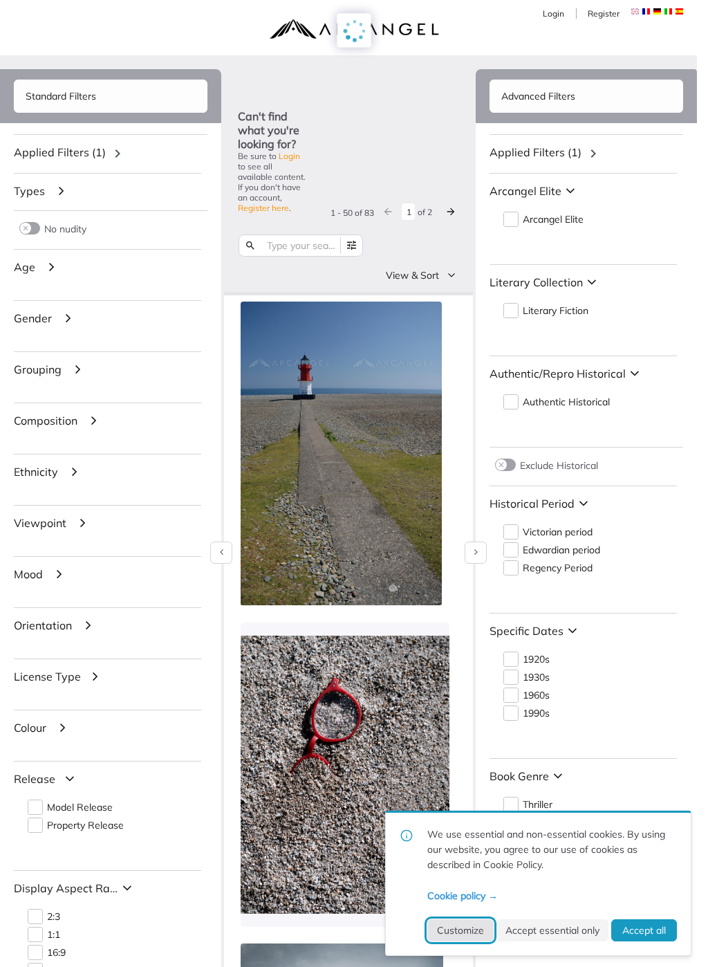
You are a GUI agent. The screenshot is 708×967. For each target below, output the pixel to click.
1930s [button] (536, 677)
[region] (110, 153)
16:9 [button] (56, 953)
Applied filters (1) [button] (60, 152)
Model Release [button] (80, 807)
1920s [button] (536, 659)
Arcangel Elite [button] (553, 219)
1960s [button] (536, 695)
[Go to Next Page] (450, 211)
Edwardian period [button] (561, 550)
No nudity (65, 228)
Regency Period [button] (558, 568)
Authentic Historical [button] (566, 402)
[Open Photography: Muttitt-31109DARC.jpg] (341, 454)
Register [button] (604, 13)
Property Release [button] (85, 825)
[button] (646, 11)
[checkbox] (428, 314)
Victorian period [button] (558, 532)
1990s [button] (536, 713)
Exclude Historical (559, 465)
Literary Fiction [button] (555, 311)
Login (553, 13)
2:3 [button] (53, 917)
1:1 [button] (53, 935)
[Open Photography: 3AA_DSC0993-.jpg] (345, 775)
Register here (263, 208)
